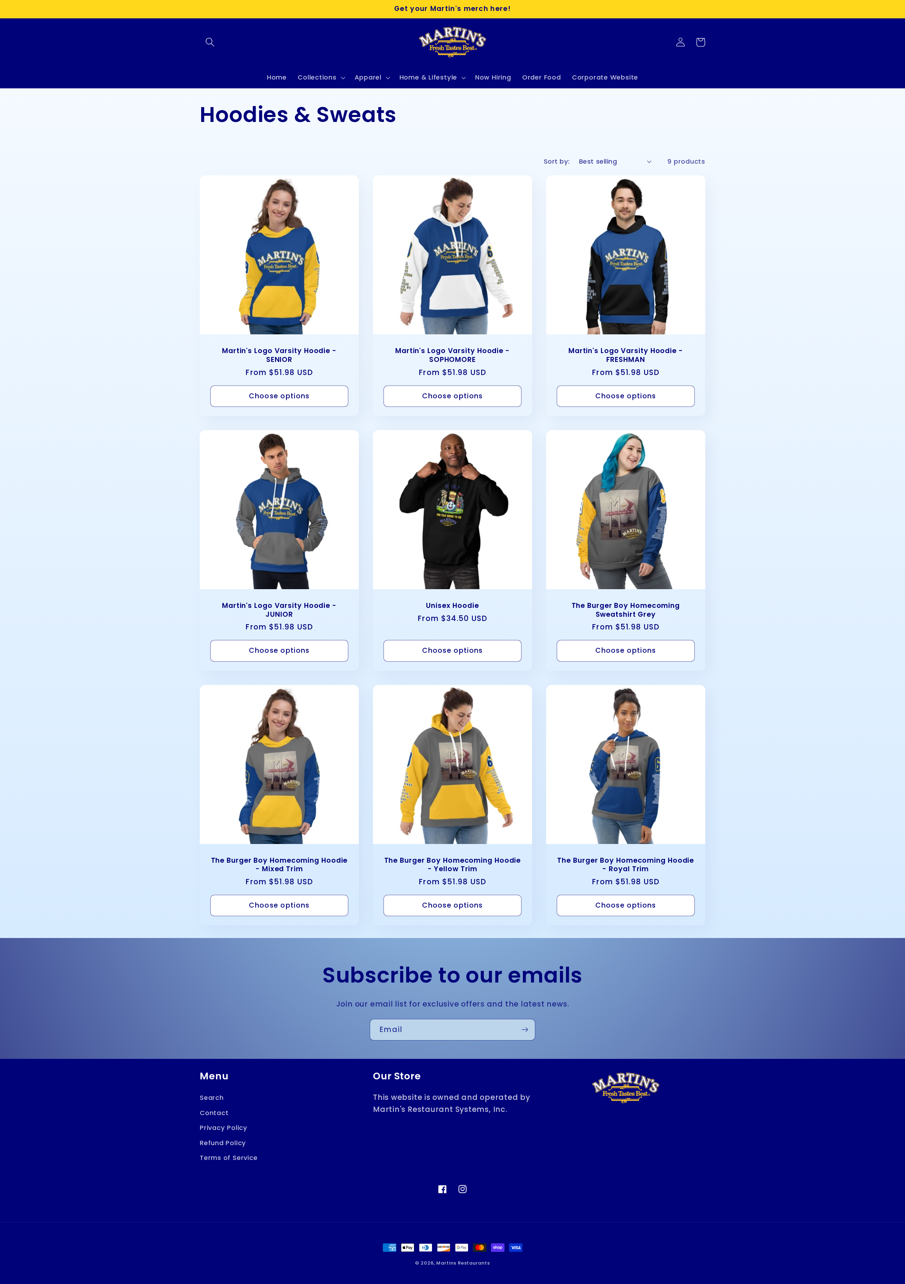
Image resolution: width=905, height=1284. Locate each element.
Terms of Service (228, 1157)
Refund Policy (223, 1142)
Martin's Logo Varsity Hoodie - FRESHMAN (625, 355)
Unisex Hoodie (452, 606)
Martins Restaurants (463, 1263)
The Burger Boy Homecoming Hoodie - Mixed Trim (279, 865)
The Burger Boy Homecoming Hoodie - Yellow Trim (452, 865)
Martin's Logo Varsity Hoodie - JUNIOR (279, 610)
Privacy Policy (223, 1127)
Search (212, 1097)
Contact (214, 1112)
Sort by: (557, 161)
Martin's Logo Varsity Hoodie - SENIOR (279, 355)
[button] (210, 42)
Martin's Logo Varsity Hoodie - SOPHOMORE (452, 355)
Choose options (279, 396)
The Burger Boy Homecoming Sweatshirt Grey (626, 610)
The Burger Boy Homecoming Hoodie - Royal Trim (625, 865)
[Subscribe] (525, 1029)
